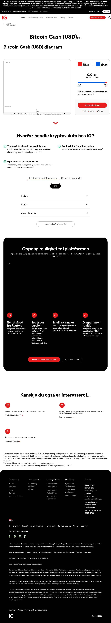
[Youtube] (25, 536)
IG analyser (69, 480)
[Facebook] (10, 536)
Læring (62, 17)
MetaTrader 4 (52, 490)
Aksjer (11, 490)
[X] (15, 536)
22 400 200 (89, 488)
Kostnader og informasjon (43, 178)
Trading (22, 17)
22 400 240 (89, 496)
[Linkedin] (20, 536)
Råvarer (12, 493)
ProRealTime (52, 493)
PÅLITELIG (100, 111)
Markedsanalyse (51, 17)
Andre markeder (15, 496)
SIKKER (92, 111)
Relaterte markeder (71, 178)
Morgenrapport (71, 495)
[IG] (4, 18)
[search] (109, 17)
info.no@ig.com (91, 490)
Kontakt (88, 480)
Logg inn (106, 11)
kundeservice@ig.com (93, 499)
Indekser (12, 487)
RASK (84, 111)
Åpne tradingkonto (97, 17)
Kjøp (102, 63)
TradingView (51, 487)
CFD (55, 186)
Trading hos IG (34, 480)
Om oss (70, 17)
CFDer (30, 489)
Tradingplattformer (54, 480)
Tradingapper (52, 483)
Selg (84, 63)
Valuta (11, 483)
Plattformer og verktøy (35, 17)
